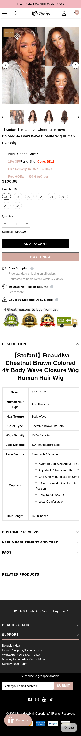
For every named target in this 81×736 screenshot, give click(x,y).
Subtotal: (8, 231)
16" (6, 196)
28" (6, 205)
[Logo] (41, 13)
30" (18, 205)
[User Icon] (64, 13)
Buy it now (40, 257)
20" (29, 196)
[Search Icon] (20, 13)
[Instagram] (36, 699)
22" (41, 196)
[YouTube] (43, 699)
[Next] (75, 65)
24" (52, 196)
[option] (40, 65)
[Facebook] (29, 699)
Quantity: (8, 216)
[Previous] (5, 65)
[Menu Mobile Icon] (4, 13)
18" (18, 196)
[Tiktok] (50, 699)
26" (63, 196)
